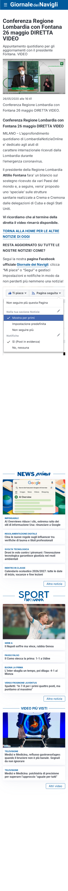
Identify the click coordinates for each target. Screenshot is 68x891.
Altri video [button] (55, 786)
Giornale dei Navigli (32, 264)
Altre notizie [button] (54, 584)
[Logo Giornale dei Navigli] (34, 5)
